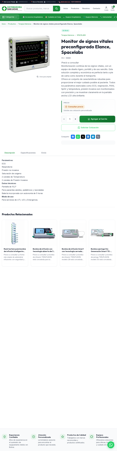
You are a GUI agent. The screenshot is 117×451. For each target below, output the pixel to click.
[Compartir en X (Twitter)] (83, 137)
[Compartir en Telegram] (93, 137)
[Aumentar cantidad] (75, 119)
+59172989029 (71, 2)
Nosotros (86, 8)
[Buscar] (56, 8)
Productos (75, 8)
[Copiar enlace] (98, 137)
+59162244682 (51, 2)
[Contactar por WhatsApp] (110, 444)
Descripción (10, 153)
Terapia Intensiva (67, 35)
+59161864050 (23, 2)
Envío (43, 153)
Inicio (66, 8)
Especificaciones (28, 153)
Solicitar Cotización (90, 127)
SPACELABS (81, 35)
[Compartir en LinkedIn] (88, 137)
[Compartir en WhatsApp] (78, 137)
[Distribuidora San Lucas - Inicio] (12, 8)
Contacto (96, 8)
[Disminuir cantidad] (63, 119)
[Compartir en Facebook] (73, 137)
